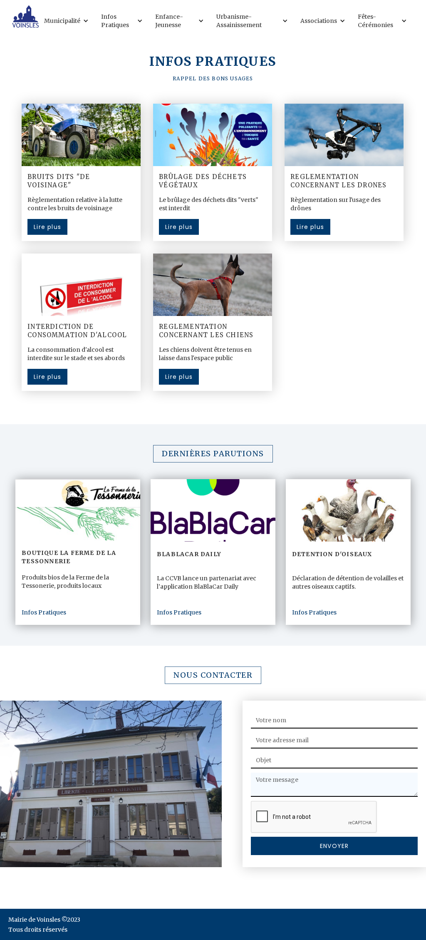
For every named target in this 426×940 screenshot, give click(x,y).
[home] (25, 16)
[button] (68, 20)
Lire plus (47, 227)
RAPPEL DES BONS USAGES (213, 78)
